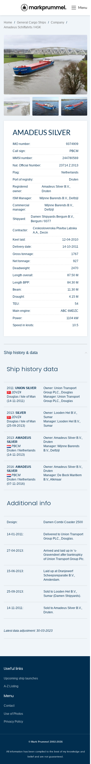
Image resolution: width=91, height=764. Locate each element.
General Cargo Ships (31, 22)
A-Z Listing (11, 686)
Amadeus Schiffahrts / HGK (22, 27)
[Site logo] (43, 7)
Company (57, 22)
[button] (9, 65)
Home (8, 22)
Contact (9, 705)
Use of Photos (13, 714)
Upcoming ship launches (21, 678)
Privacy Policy (13, 721)
